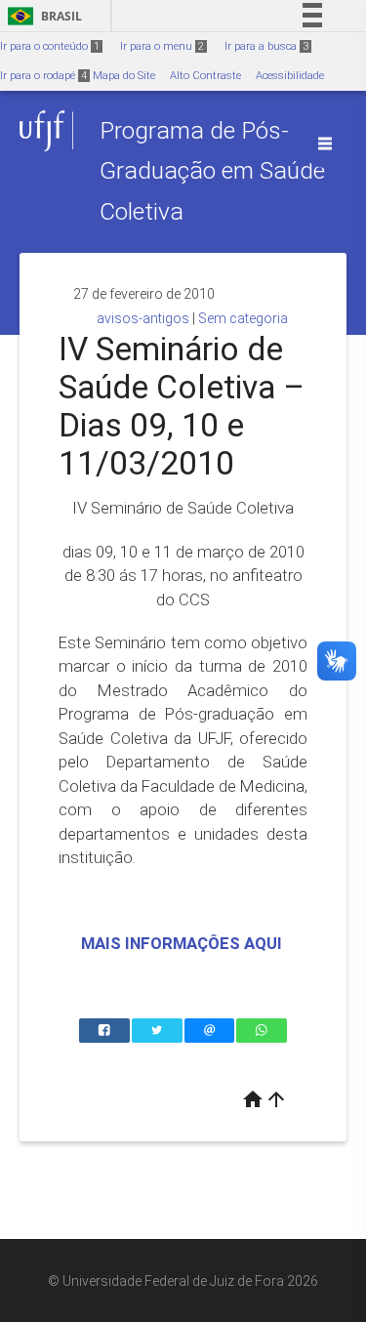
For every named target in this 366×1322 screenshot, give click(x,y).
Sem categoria (243, 318)
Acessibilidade (290, 75)
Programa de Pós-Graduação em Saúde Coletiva (212, 171)
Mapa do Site (124, 75)
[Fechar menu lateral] (325, 143)
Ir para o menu (162, 46)
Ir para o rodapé (43, 75)
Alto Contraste (205, 75)
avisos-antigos (143, 318)
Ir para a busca (266, 46)
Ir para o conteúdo (50, 46)
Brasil (41, 16)
